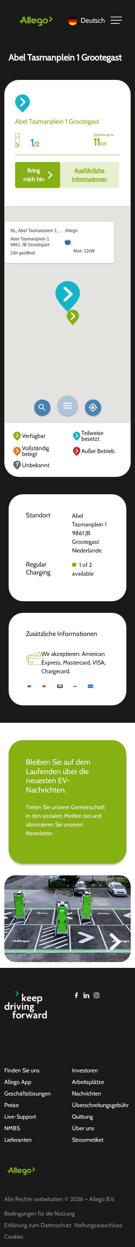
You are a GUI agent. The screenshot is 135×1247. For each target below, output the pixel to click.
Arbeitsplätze (88, 1082)
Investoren (85, 1070)
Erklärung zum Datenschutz (38, 1225)
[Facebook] (76, 995)
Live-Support (20, 1116)
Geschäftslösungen (27, 1093)
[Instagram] (96, 995)
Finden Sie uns (22, 1070)
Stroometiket (87, 1139)
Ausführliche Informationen (89, 175)
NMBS (12, 1128)
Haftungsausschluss (98, 1225)
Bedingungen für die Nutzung (39, 1213)
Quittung (82, 1116)
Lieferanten (18, 1139)
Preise (11, 1105)
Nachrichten (86, 1093)
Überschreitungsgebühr (100, 1105)
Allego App (17, 1082)
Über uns (83, 1128)
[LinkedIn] (86, 995)
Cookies (13, 1236)
